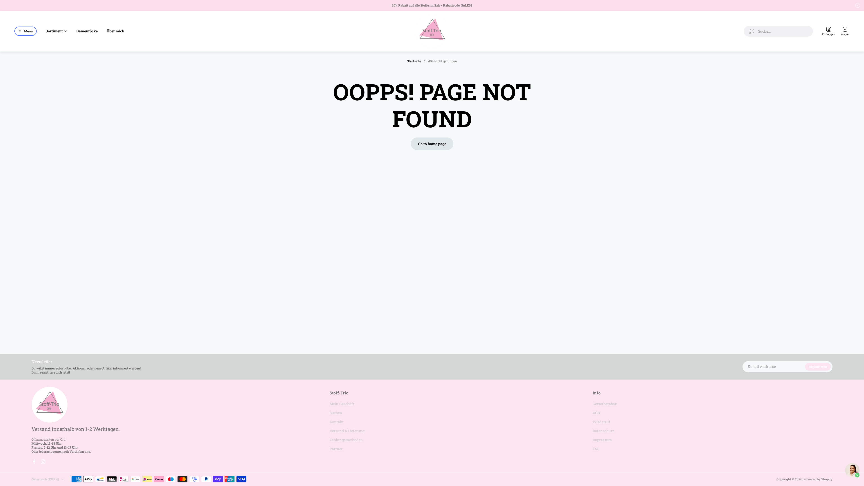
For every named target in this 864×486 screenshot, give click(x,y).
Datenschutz (603, 430)
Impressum (602, 439)
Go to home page (432, 143)
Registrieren (818, 366)
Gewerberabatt (605, 403)
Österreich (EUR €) (45, 479)
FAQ (596, 448)
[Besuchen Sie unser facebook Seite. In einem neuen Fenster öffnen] (34, 461)
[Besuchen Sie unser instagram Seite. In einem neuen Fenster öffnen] (43, 461)
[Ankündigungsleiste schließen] (857, 5)
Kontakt (337, 421)
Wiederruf (601, 421)
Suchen (336, 412)
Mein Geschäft (342, 403)
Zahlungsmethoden (346, 439)
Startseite (414, 61)
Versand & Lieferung (347, 430)
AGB (596, 412)
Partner (336, 448)
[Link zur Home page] (50, 405)
